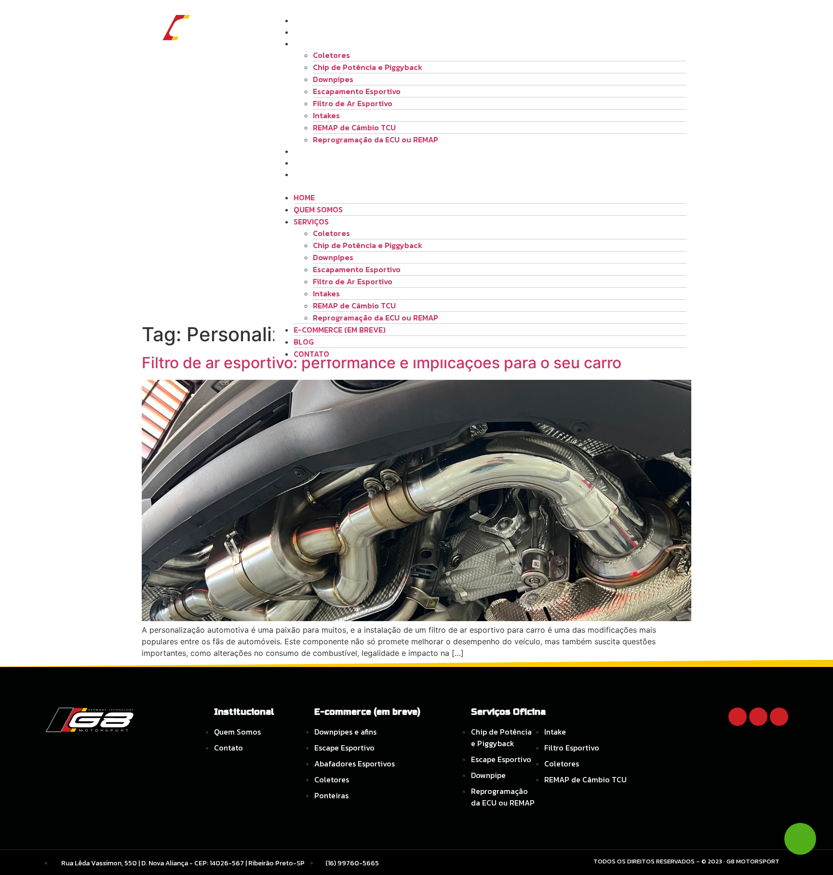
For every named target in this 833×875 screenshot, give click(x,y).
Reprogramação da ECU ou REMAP (375, 139)
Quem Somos (318, 32)
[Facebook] (737, 717)
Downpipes (333, 79)
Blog (304, 162)
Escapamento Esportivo (357, 91)
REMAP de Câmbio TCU (354, 127)
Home (304, 20)
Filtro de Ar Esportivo (352, 103)
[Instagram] (758, 717)
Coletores (331, 55)
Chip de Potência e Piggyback (367, 67)
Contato (311, 174)
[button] (480, 186)
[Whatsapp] (779, 717)
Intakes (326, 115)
